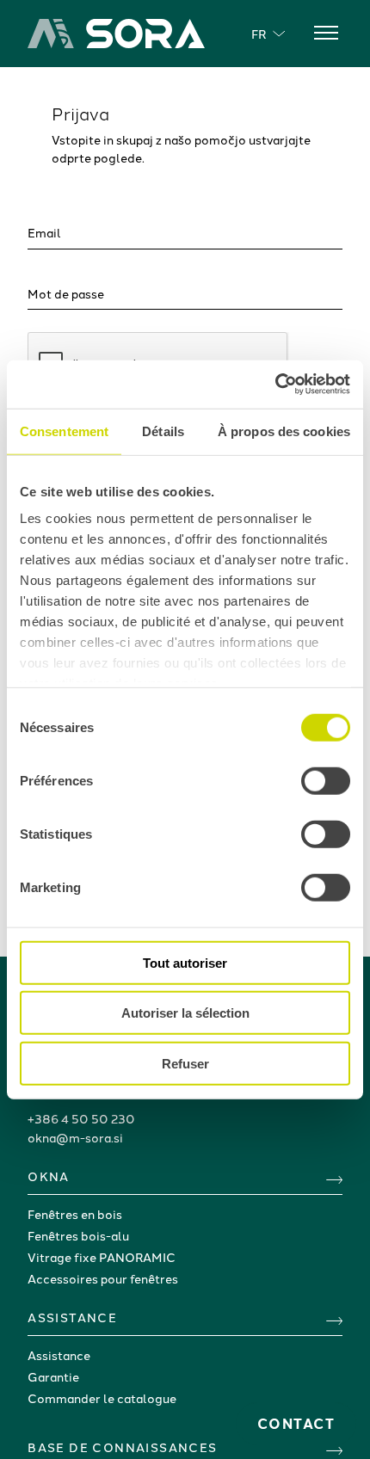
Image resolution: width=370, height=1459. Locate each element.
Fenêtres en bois (75, 1213)
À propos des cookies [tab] (284, 430)
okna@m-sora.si (75, 1137)
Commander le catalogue (102, 1398)
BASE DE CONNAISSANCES (122, 1447)
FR (258, 33)
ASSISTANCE (72, 1317)
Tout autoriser (185, 962)
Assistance (59, 1355)
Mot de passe (66, 293)
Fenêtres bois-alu (78, 1235)
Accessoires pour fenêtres (103, 1278)
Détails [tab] (163, 430)
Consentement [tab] (64, 430)
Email (44, 232)
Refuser (185, 1063)
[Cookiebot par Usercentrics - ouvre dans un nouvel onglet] (275, 384)
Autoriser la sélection (185, 1013)
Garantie (53, 1376)
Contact (296, 1423)
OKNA (49, 1176)
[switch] (325, 780)
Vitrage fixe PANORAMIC (102, 1256)
